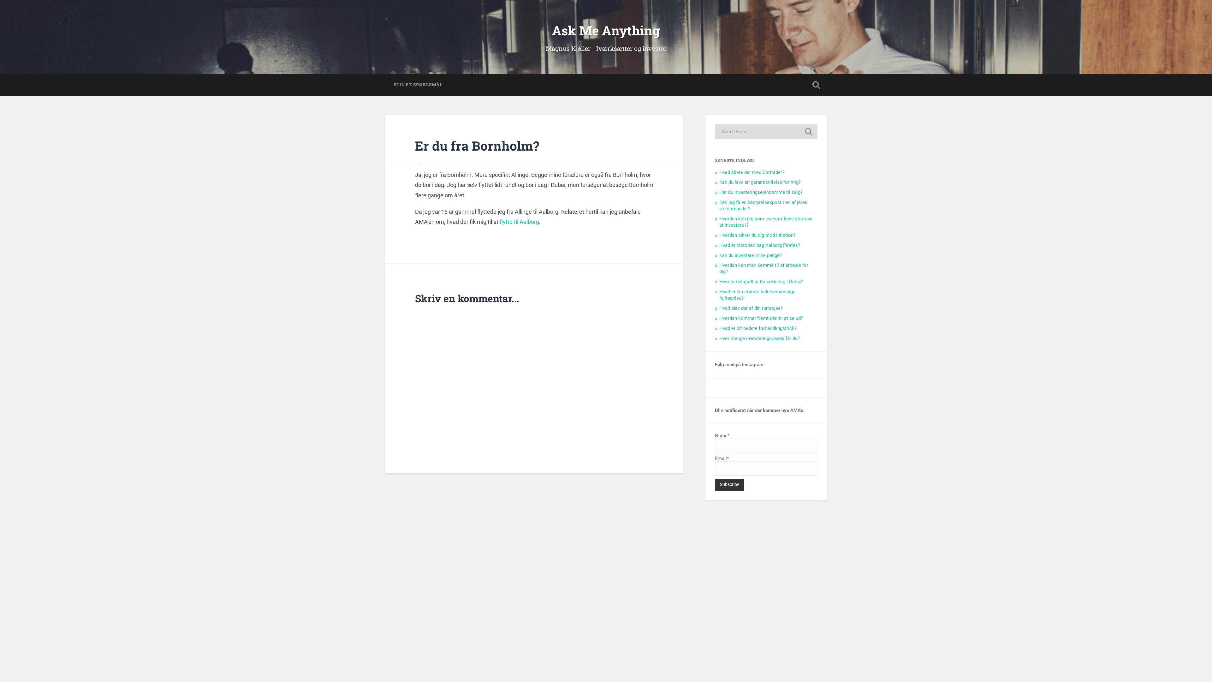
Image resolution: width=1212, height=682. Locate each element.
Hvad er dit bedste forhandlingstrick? (758, 328)
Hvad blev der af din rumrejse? (751, 308)
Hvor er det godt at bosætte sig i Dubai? (761, 281)
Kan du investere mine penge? (750, 255)
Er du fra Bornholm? (477, 145)
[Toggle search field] (816, 85)
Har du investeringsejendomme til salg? (761, 192)
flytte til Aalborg (518, 221)
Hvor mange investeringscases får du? (759, 338)
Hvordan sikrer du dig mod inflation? (757, 235)
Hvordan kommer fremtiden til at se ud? (761, 318)
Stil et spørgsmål (418, 84)
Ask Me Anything (606, 30)
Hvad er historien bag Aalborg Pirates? (759, 245)
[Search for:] (766, 131)
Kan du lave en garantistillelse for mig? (760, 182)
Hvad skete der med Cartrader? (751, 172)
